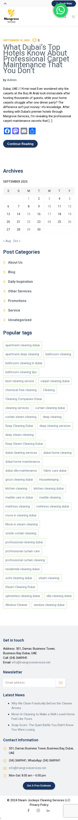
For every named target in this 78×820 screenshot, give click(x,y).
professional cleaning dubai (24, 542)
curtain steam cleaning (20, 417)
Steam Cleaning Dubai (20, 587)
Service (14, 310)
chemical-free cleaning (21, 390)
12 (69, 206)
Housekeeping (49, 479)
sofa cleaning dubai (18, 578)
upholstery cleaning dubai (22, 596)
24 (49, 221)
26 (69, 221)
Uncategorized (19, 320)
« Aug (7, 241)
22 (28, 221)
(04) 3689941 (18, 658)
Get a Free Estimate (39, 785)
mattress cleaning (17, 506)
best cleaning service (19, 381)
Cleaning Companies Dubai (23, 399)
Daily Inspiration (20, 282)
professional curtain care (22, 551)
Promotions (17, 301)
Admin (12, 80)
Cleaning (49, 390)
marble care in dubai (19, 497)
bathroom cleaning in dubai (23, 363)
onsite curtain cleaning (20, 533)
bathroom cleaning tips (21, 372)
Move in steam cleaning (21, 524)
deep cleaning (52, 417)
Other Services (20, 291)
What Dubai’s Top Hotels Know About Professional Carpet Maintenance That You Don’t (36, 59)
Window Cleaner (16, 605)
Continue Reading (20, 144)
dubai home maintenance (22, 462)
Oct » (16, 241)
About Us (15, 262)
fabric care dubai (54, 470)
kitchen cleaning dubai (49, 488)
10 (49, 206)
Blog (11, 272)
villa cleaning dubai (59, 596)
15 (28, 214)
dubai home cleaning (57, 453)
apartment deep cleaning (22, 354)
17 (49, 214)
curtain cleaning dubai (50, 408)
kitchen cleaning (16, 488)
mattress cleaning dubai (52, 506)
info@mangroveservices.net (31, 662)
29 (28, 229)
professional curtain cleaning (25, 560)
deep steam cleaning (19, 435)
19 (69, 214)
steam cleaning (48, 578)
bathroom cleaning (58, 354)
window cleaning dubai (49, 605)
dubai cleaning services (21, 453)
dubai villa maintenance (21, 470)
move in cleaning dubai (20, 515)
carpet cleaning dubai (55, 381)
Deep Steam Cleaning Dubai (24, 444)
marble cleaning (50, 497)
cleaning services (17, 408)
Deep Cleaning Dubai (19, 426)
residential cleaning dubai (22, 569)
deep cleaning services (55, 426)
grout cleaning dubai (19, 479)
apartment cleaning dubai (22, 345)
